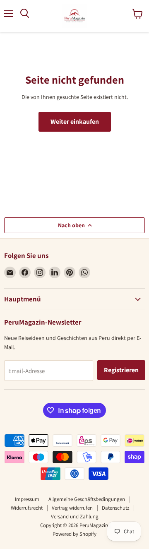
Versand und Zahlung (75, 516)
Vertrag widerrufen (72, 507)
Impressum (27, 499)
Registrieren (121, 370)
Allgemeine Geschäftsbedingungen (86, 499)
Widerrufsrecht (27, 507)
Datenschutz (115, 507)
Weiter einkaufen (74, 121)
